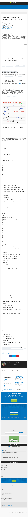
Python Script (19, 83)
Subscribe (14, 414)
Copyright (11, 514)
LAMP (4, 42)
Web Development (10, 7)
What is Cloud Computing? (6, 450)
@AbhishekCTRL (16, 364)
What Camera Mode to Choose (7, 455)
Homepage (10, 446)
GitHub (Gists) (3, 476)
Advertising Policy (18, 514)
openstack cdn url (13, 352)
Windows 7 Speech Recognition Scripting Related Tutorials (10, 459)
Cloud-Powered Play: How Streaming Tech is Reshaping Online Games (9, 495)
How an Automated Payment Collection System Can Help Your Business (10, 490)
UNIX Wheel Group (9, 68)
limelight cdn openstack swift (8, 352)
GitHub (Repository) (4, 474)
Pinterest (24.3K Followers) (5, 465)
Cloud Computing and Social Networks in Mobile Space (10, 452)
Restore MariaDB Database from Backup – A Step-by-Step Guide (9, 488)
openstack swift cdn (18, 352)
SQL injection (21, 77)
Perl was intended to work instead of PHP (7, 28)
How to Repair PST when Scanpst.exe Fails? (6, 493)
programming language (5, 26)
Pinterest (17, 356)
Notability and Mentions (6, 505)
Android (18, 7)
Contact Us (14, 400)
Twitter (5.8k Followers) (5, 467)
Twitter (14, 356)
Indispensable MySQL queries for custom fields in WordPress (10, 457)
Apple (15, 7)
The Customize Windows (14, 2)
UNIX (2, 68)
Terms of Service (22, 514)
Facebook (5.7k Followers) (5, 469)
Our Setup (10, 505)
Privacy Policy (14, 514)
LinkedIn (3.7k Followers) (5, 471)
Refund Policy (26, 514)
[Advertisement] (12, 10)
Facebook (10, 356)
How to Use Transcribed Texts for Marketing (6, 498)
